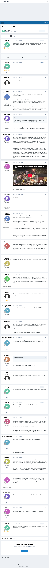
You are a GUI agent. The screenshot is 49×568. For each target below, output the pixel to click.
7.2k (7, 124)
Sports (15, 31)
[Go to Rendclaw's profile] (7, 461)
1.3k (7, 316)
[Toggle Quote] (14, 117)
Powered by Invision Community (24, 566)
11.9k (7, 427)
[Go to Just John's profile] (7, 279)
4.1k (7, 502)
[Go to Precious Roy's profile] (7, 138)
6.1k (7, 103)
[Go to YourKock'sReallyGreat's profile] (7, 310)
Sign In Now (24, 550)
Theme (19, 564)
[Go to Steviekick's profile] (7, 246)
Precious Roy (6, 134)
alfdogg (8, 30)
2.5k (7, 285)
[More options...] (46, 40)
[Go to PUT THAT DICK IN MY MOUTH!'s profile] (7, 359)
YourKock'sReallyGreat (7, 306)
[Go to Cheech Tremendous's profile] (7, 97)
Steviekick (7, 241)
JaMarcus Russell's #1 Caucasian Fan (7, 258)
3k (7, 467)
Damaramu (7, 417)
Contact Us (24, 564)
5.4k (7, 172)
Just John (7, 274)
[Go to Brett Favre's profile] (7, 118)
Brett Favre (7, 114)
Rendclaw (7, 457)
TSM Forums (5, 2)
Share (36, 30)
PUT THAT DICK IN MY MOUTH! (7, 354)
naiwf (6, 162)
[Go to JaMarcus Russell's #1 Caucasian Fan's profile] (7, 263)
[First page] (2, 36)
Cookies (29, 564)
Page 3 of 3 (15, 36)
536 (7, 269)
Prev (5, 36)
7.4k (7, 51)
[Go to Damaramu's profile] (7, 421)
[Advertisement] (24, 12)
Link (17, 217)
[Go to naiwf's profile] (7, 166)
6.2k (7, 252)
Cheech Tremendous (6, 92)
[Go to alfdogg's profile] (3, 31)
